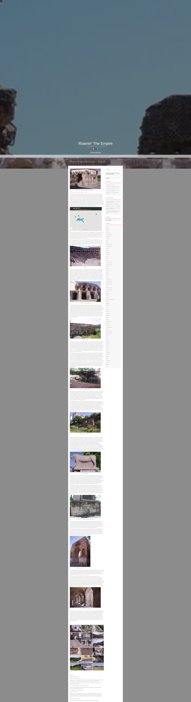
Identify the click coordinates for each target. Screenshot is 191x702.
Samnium (107, 342)
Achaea (107, 226)
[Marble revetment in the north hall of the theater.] (75, 651)
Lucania (107, 311)
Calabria (107, 254)
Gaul (107, 285)
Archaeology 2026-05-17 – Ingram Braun (112, 201)
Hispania (107, 297)
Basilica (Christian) (109, 244)
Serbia (107, 346)
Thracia (107, 358)
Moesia (107, 319)
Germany (107, 291)
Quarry (107, 338)
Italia (107, 305)
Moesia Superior (109, 321)
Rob (78, 163)
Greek (107, 295)
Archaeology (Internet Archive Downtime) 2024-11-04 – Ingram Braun (113, 211)
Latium (107, 309)
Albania (107, 230)
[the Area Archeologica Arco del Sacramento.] (75, 628)
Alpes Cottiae (108, 232)
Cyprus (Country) (109, 262)
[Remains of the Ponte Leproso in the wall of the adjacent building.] (86, 659)
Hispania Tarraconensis (110, 299)
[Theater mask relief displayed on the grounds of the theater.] (98, 651)
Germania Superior (109, 289)
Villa (107, 366)
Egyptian (107, 270)
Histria (107, 301)
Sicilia (107, 348)
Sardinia (107, 344)
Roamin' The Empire (95, 143)
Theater (107, 356)
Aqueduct (107, 238)
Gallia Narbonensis (109, 283)
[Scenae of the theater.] (86, 643)
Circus (107, 256)
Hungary (107, 303)
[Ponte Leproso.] (75, 659)
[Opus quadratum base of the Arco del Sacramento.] (86, 636)
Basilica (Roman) (109, 246)
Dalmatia (107, 266)
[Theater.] (98, 636)
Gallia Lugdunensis (109, 281)
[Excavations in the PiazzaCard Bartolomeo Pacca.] (86, 666)
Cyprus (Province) (109, 264)
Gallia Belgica (108, 279)
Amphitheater (108, 236)
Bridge (107, 250)
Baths (107, 248)
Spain (107, 350)
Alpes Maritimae (109, 234)
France (107, 277)
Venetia (107, 364)
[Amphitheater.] (98, 659)
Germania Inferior (109, 287)
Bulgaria (107, 252)
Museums (108, 323)
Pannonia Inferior (109, 331)
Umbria (107, 362)
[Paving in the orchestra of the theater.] (75, 643)
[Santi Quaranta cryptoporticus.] (75, 666)
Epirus (107, 272)
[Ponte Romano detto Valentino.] (98, 666)
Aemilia (107, 228)
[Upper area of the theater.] (98, 643)
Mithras (107, 317)
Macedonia (108, 315)
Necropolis (108, 325)
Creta (107, 258)
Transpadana (108, 360)
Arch (107, 240)
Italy (107, 307)
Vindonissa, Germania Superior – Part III (113, 186)
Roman (107, 340)
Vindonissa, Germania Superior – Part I (113, 190)
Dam (107, 268)
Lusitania (107, 313)
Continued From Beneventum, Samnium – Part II (78, 192)
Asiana (107, 242)
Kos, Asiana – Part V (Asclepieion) (114, 204)
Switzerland (108, 352)
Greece (107, 293)
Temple (107, 354)
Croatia (107, 260)
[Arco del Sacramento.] (75, 636)
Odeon (107, 329)
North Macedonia (109, 327)
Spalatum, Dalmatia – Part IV (110, 202)
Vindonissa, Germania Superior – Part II (113, 188)
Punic (107, 336)
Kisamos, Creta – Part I (110, 184)
